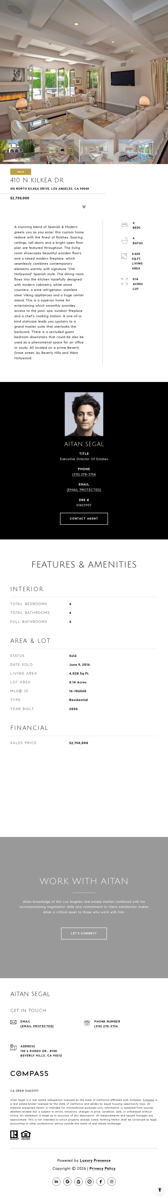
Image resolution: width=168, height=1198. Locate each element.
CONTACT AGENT (84, 518)
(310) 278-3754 (84, 474)
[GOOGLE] (67, 1181)
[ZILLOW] (78, 1181)
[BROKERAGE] (89, 1181)
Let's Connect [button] (84, 933)
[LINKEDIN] (56, 1181)
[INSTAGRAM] (112, 1181)
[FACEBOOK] (100, 1181)
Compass (148, 1099)
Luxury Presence (95, 1160)
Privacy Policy (103, 1168)
